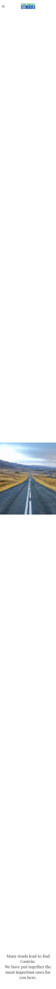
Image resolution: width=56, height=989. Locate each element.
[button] (3, 6)
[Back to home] (28, 6)
